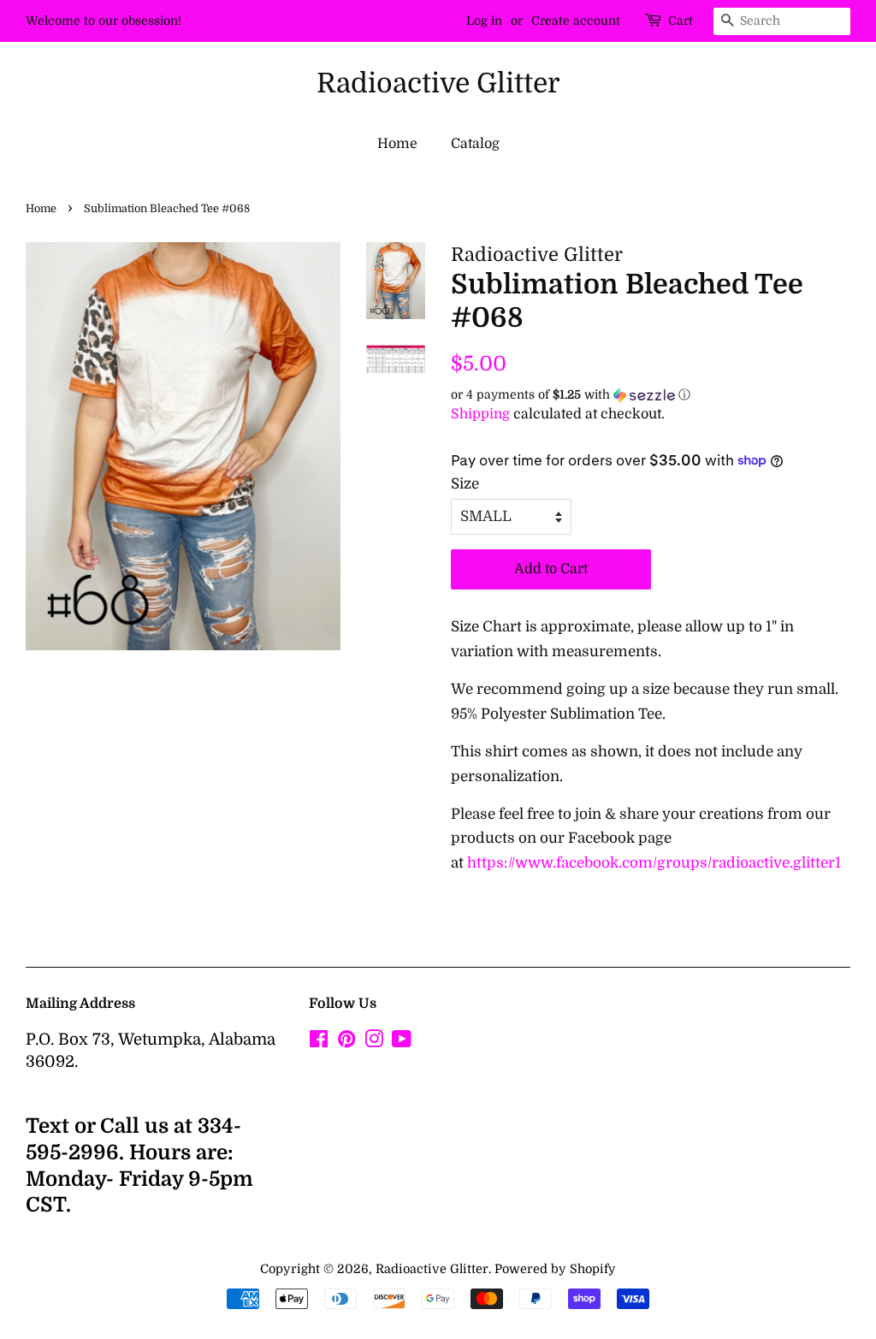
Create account (575, 20)
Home (397, 143)
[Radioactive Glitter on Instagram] (373, 1042)
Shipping (480, 414)
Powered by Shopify (555, 1269)
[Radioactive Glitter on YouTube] (401, 1042)
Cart (680, 20)
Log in (484, 20)
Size (465, 484)
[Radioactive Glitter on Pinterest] (346, 1042)
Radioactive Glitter (438, 83)
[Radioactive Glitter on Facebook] (318, 1042)
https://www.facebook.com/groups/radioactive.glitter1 (654, 863)
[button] (650, 395)
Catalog (475, 143)
